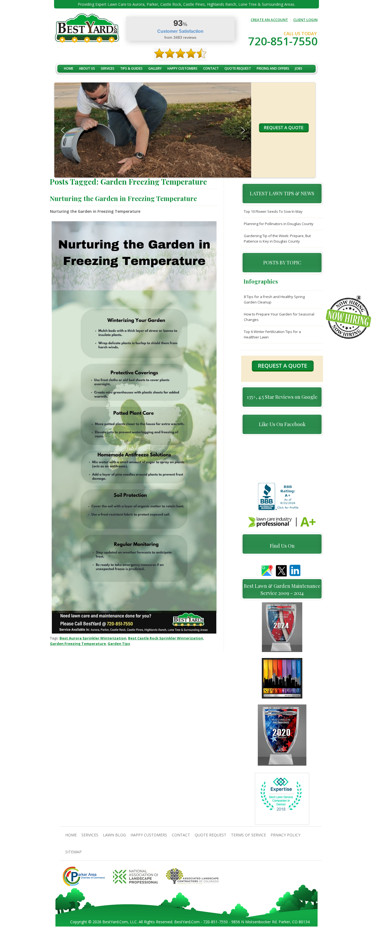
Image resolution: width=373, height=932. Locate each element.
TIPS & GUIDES (131, 68)
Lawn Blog (114, 834)
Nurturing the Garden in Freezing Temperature (123, 198)
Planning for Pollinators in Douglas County (278, 223)
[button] (62, 130)
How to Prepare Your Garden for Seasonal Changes (279, 317)
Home (68, 68)
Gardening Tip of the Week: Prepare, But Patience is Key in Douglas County (277, 238)
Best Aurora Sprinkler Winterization (93, 638)
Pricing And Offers (273, 68)
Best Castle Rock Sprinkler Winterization (165, 638)
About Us (87, 68)
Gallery (155, 68)
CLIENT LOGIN (305, 19)
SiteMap (73, 851)
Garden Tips (119, 643)
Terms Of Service (248, 834)
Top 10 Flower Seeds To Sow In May (273, 211)
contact (211, 68)
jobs (298, 68)
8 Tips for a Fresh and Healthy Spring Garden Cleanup (274, 299)
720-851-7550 (283, 41)
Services (107, 68)
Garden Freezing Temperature (78, 643)
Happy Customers (182, 68)
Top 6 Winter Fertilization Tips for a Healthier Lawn (272, 334)
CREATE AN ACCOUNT (269, 19)
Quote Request (237, 68)
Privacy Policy (285, 834)
